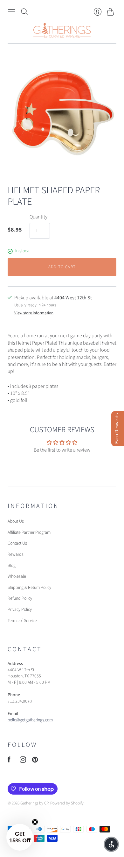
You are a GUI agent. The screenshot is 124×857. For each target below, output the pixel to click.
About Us (16, 521)
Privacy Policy (20, 609)
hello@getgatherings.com (30, 720)
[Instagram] (23, 761)
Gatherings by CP (34, 803)
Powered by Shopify (67, 803)
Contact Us (17, 543)
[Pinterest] (35, 761)
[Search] (24, 12)
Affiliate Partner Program (29, 532)
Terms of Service (22, 621)
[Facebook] (9, 761)
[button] (19, 837)
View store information (33, 313)
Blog (12, 565)
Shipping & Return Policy (29, 587)
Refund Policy (20, 598)
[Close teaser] (35, 822)
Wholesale (17, 576)
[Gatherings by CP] (62, 30)
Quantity (38, 216)
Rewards (16, 554)
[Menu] (11, 11)
